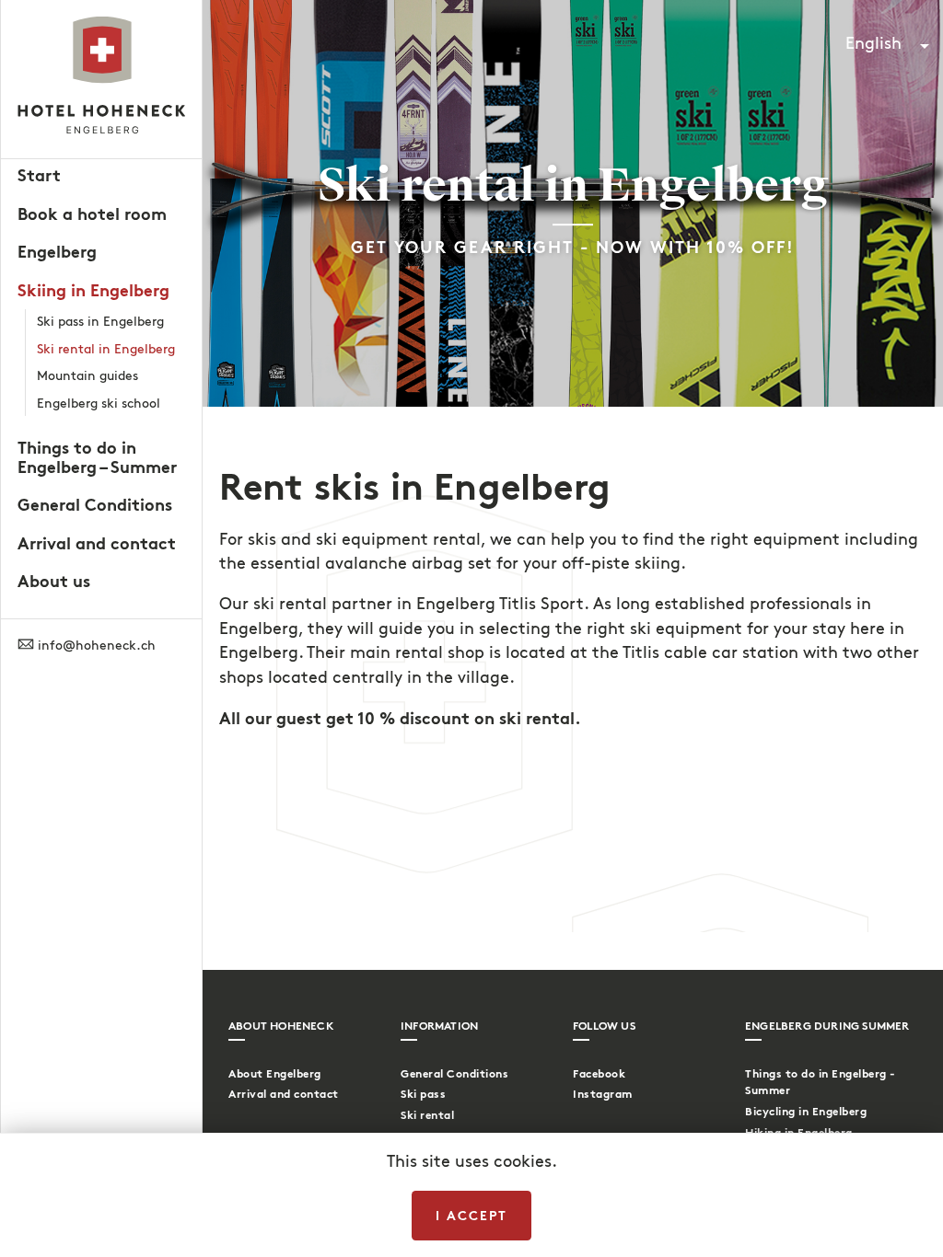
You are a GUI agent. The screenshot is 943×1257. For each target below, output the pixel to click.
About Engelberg (274, 1073)
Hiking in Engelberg (799, 1132)
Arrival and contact (96, 544)
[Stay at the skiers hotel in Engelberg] (101, 79)
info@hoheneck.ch (95, 645)
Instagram (603, 1094)
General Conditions (94, 505)
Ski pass (423, 1094)
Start (39, 176)
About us (53, 581)
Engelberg (57, 252)
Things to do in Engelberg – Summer (97, 458)
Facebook (599, 1073)
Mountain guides (87, 376)
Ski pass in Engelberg (100, 321)
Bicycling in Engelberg (806, 1111)
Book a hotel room (92, 214)
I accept (471, 1215)
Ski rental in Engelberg (106, 349)
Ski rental (427, 1115)
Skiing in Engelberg (93, 291)
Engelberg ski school (98, 403)
